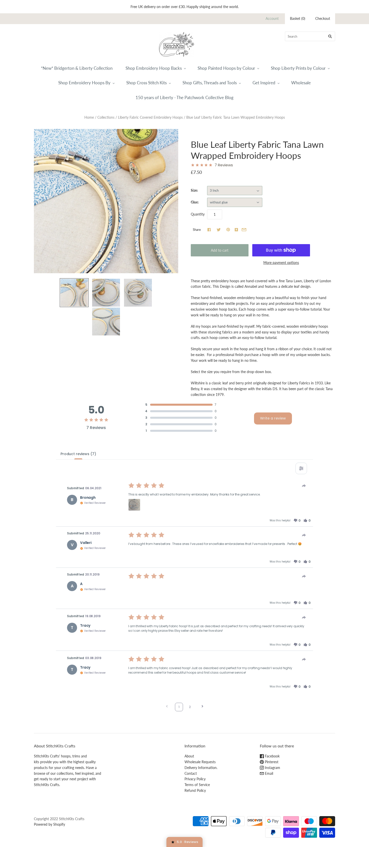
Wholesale (301, 82)
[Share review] (304, 486)
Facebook (272, 756)
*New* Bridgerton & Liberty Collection (76, 68)
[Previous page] (166, 707)
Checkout (322, 18)
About (189, 756)
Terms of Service (197, 785)
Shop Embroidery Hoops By (84, 82)
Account (272, 18)
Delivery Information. (200, 767)
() (297, 18)
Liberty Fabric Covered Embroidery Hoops (150, 117)
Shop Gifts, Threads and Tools (209, 82)
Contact (190, 773)
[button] (134, 505)
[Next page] (202, 707)
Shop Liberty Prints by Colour (298, 68)
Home (89, 117)
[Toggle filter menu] (301, 468)
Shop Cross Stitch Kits (146, 82)
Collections (105, 117)
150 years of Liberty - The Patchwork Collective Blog (184, 97)
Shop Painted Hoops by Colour (226, 68)
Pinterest (271, 762)
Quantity (198, 214)
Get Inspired (264, 82)
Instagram (272, 767)
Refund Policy (195, 790)
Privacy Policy (195, 779)
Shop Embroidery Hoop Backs (154, 68)
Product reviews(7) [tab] (78, 453)
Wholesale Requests (200, 762)
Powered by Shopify (49, 824)
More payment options (281, 262)
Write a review (273, 418)
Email (268, 773)
